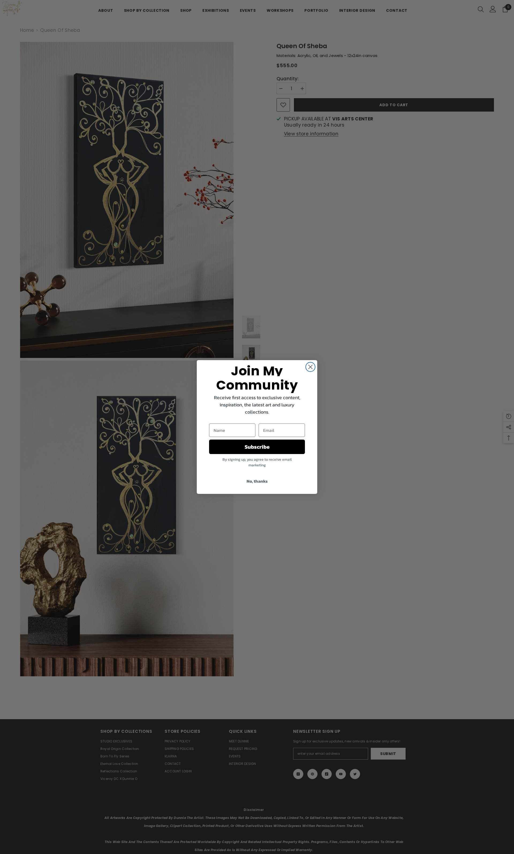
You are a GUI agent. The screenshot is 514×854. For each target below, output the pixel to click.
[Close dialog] (310, 367)
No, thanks (257, 481)
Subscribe (257, 447)
